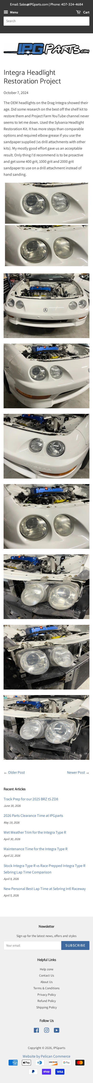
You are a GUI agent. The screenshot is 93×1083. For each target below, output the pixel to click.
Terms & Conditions (46, 988)
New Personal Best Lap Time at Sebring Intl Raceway (45, 888)
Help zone (46, 969)
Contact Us (46, 975)
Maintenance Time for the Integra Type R (35, 848)
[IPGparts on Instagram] (46, 1031)
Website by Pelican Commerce (46, 1056)
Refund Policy (46, 1001)
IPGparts (59, 1048)
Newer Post (76, 772)
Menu (13, 12)
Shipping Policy (46, 1007)
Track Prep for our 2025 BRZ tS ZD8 (31, 799)
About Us (47, 982)
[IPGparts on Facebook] (36, 1031)
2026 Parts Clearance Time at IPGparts (33, 815)
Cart (86, 12)
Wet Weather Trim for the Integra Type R (35, 832)
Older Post (16, 772)
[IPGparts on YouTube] (56, 1031)
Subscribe (75, 945)
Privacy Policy (46, 994)
